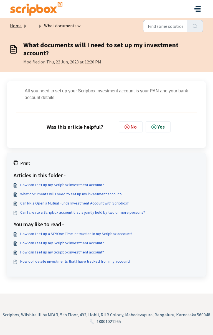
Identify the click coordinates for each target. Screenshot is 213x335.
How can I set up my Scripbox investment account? (62, 184)
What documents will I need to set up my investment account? (71, 193)
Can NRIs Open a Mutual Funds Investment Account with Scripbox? (74, 203)
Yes (161, 127)
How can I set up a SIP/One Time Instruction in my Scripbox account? (76, 233)
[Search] (195, 26)
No (134, 127)
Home (16, 25)
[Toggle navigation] (197, 9)
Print (25, 163)
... (33, 25)
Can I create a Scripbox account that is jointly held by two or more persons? (82, 212)
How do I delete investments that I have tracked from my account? (75, 261)
